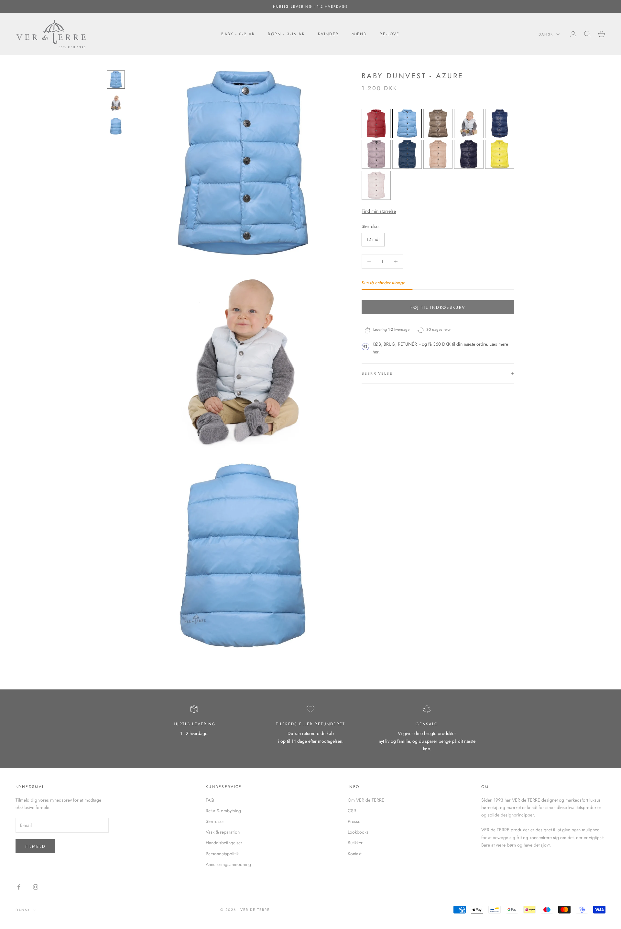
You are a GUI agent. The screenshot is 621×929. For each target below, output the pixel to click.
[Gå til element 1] (116, 79)
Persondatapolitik (222, 853)
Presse (354, 821)
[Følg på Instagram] (35, 887)
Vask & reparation (223, 832)
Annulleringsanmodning (228, 864)
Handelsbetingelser (224, 842)
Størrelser (215, 821)
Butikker (355, 842)
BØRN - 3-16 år (286, 34)
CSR (352, 810)
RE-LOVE (389, 34)
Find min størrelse (379, 211)
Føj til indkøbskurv (437, 307)
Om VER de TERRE (366, 800)
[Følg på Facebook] (19, 887)
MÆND (359, 34)
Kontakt (354, 853)
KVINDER (328, 34)
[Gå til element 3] (116, 126)
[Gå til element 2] (116, 103)
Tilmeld (35, 846)
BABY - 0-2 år (238, 34)
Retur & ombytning (223, 810)
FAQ (210, 800)
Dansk (546, 34)
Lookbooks (358, 832)
